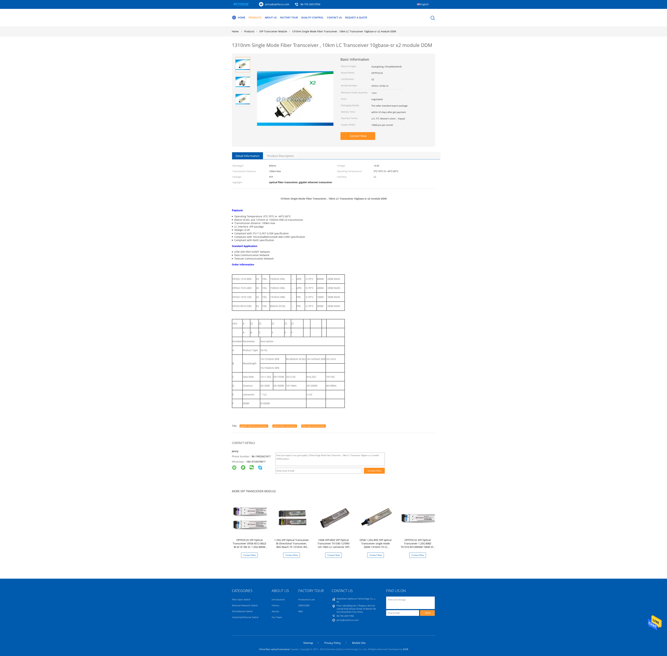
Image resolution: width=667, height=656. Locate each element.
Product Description (280, 156)
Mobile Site (358, 643)
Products (255, 17)
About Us (271, 17)
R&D (300, 611)
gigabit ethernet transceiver (253, 425)
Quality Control (312, 17)
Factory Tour (289, 17)
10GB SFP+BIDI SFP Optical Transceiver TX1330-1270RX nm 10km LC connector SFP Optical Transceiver (333, 545)
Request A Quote (356, 17)
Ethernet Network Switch (245, 605)
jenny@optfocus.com (277, 4)
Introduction (278, 599)
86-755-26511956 (310, 4)
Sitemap (308, 643)
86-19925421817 (261, 456)
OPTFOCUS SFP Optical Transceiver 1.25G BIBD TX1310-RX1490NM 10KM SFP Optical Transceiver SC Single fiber (418, 547)
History (275, 605)
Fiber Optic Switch (241, 599)
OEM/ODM (304, 605)
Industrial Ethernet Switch (245, 617)
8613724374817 (256, 461)
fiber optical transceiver (313, 425)
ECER (405, 649)
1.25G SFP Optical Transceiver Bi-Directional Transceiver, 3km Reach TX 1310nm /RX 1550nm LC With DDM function (291, 547)
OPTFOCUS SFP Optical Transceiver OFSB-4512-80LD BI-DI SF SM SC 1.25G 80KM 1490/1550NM (249, 545)
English (424, 4)
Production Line (306, 599)
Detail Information (248, 156)
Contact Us (334, 17)
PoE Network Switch (242, 611)
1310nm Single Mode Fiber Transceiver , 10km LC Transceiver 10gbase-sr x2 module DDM (344, 31)
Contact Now (357, 136)
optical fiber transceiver (284, 425)
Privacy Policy (332, 643)
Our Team (277, 617)
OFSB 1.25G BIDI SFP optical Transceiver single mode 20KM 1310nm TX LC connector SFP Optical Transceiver (376, 547)
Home (241, 17)
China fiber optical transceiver (274, 649)
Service (275, 611)
